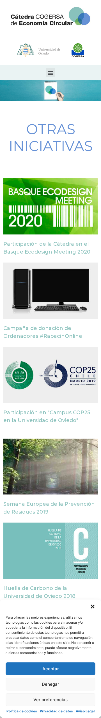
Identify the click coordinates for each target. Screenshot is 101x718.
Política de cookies (21, 711)
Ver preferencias (50, 699)
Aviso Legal (85, 711)
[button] (92, 606)
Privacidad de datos (56, 711)
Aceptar (50, 668)
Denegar (50, 684)
